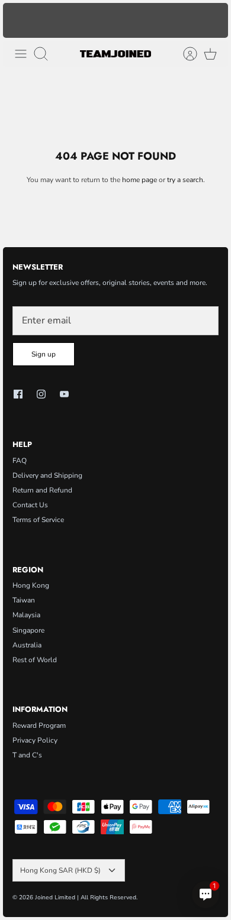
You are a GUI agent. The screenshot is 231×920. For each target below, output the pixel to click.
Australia (26, 645)
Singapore (28, 630)
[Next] (213, 20)
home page (139, 179)
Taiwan (23, 600)
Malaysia (26, 615)
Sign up (43, 354)
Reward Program (39, 725)
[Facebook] (18, 394)
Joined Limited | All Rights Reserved (85, 897)
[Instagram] (41, 394)
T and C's (27, 755)
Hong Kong (30, 585)
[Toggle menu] (21, 54)
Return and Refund (42, 490)
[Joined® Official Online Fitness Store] (115, 54)
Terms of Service (38, 519)
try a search (185, 179)
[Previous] (18, 20)
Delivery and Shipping (47, 475)
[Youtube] (64, 394)
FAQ (19, 460)
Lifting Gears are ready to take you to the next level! (116, 24)
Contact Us (30, 505)
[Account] (184, 54)
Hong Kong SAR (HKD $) (60, 870)
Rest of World (34, 660)
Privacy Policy (34, 740)
